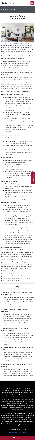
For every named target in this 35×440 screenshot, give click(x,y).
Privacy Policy (13, 432)
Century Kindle (6, 43)
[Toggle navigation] (32, 3)
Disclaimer (22, 432)
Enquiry (18, 438)
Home (3, 9)
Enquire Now (33, 178)
